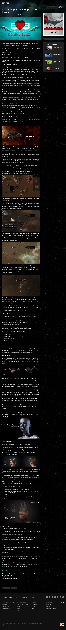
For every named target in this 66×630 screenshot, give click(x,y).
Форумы (18, 610)
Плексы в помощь (20, 619)
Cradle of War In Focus (57, 68)
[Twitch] (55, 597)
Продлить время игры (6, 608)
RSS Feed (48, 610)
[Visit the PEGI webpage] (62, 624)
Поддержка (19, 606)
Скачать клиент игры (6, 606)
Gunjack (33, 608)
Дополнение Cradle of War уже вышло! (57, 48)
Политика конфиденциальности (52, 608)
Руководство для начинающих (7, 612)
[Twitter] (50, 597)
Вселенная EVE (34, 604)
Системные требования (6, 610)
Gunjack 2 (33, 610)
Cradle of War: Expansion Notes (57, 55)
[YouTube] (52, 597)
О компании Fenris (49, 604)
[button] (58, 4)
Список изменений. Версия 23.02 (56, 62)
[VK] (63, 597)
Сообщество (19, 608)
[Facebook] (47, 597)
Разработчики (19, 612)
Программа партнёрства (21, 617)
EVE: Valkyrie (34, 606)
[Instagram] (60, 597)
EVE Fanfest (34, 612)
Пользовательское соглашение (52, 606)
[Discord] (58, 597)
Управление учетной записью (22, 604)
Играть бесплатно (5, 604)
